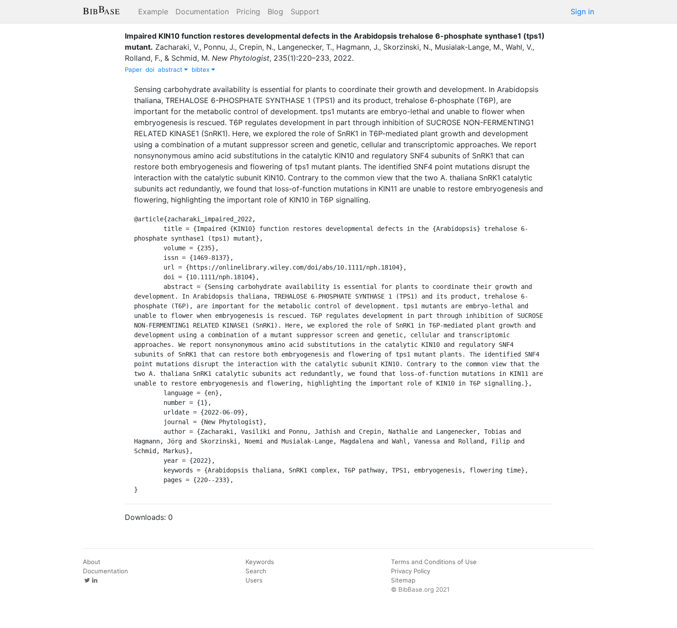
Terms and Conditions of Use (434, 561)
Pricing (248, 11)
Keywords (259, 561)
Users (254, 580)
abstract (171, 69)
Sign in (582, 11)
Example (153, 11)
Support (305, 11)
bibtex (201, 69)
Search (255, 571)
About (91, 561)
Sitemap (403, 580)
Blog (275, 11)
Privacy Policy (410, 571)
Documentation (202, 11)
